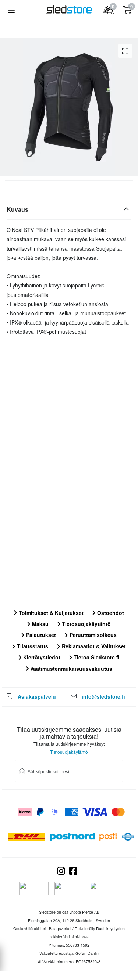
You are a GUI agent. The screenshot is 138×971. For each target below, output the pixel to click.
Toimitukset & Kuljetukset (50, 612)
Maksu (40, 623)
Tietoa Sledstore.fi (96, 657)
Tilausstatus (31, 646)
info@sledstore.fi (103, 696)
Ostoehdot (110, 612)
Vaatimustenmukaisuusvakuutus (70, 668)
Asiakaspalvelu (37, 696)
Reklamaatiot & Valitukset (93, 646)
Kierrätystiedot (41, 657)
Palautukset (40, 634)
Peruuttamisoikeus (92, 634)
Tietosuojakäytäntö (85, 623)
